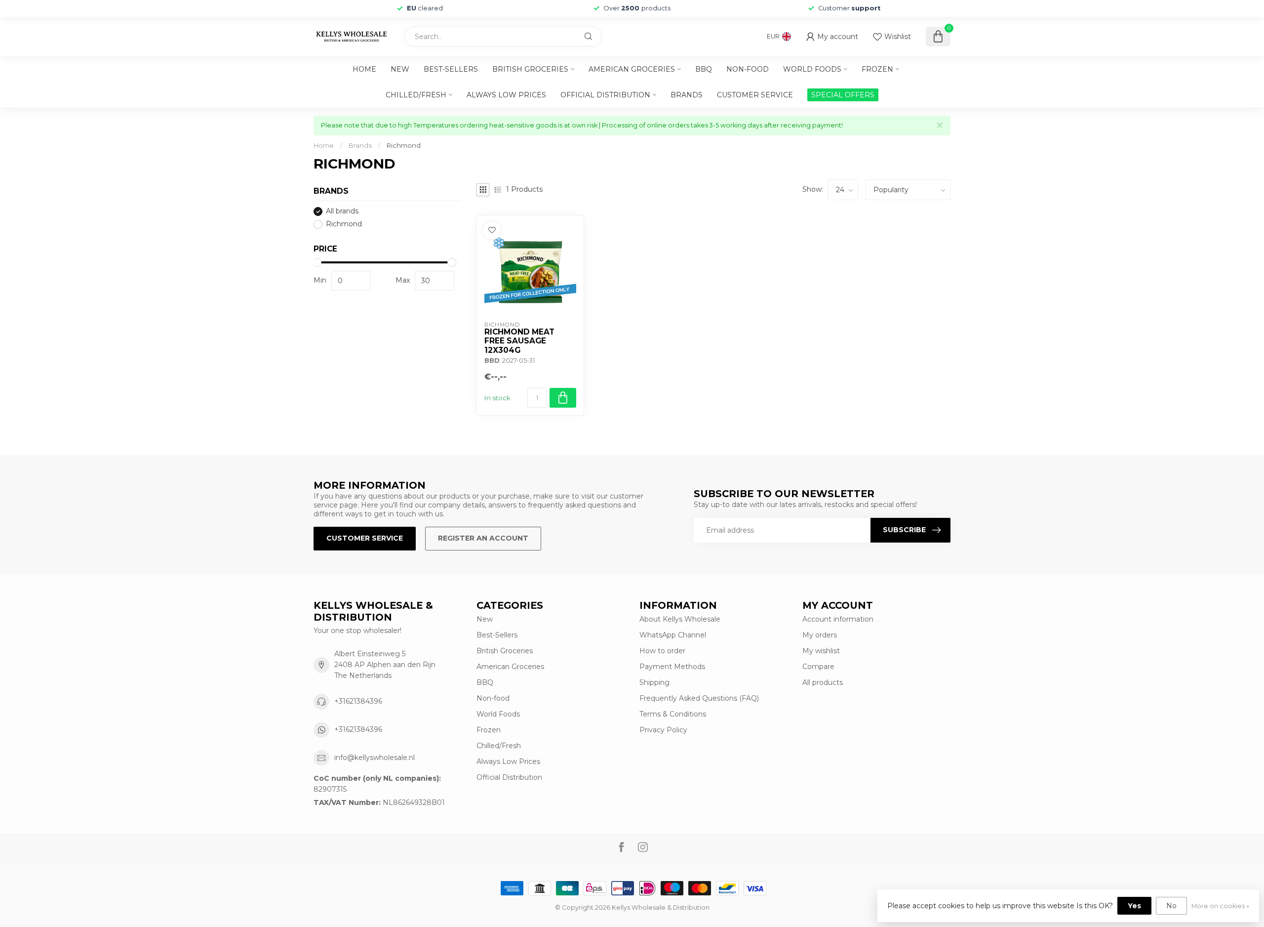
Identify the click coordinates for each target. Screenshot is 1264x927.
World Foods (812, 69)
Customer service (755, 94)
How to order (662, 650)
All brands (342, 211)
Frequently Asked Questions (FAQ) (699, 698)
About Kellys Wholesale (679, 619)
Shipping (654, 682)
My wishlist (821, 650)
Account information (837, 619)
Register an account (483, 538)
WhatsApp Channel (672, 635)
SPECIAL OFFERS (842, 94)
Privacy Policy (663, 729)
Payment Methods (672, 666)
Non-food (747, 69)
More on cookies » (1220, 906)
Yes (1134, 905)
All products (822, 682)
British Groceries (530, 69)
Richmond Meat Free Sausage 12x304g (519, 341)
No (1171, 905)
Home (364, 69)
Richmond (404, 145)
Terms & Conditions (672, 714)
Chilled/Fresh (416, 94)
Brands (687, 94)
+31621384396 (358, 701)
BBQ (703, 69)
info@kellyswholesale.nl (374, 757)
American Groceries (632, 69)
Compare (818, 666)
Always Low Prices (506, 94)
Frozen (877, 69)
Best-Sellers (451, 69)
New (400, 69)
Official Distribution (605, 94)
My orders (819, 635)
